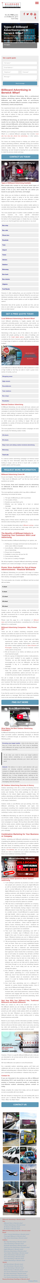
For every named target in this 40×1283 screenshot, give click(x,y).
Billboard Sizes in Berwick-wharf (13, 1223)
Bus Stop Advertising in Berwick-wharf (15, 1241)
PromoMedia (10, 849)
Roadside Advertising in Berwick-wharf (15, 1245)
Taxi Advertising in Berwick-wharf (13, 1264)
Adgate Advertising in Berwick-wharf (14, 1260)
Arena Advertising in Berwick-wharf (14, 1256)
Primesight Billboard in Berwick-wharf (15, 1236)
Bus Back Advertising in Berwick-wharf (15, 1273)
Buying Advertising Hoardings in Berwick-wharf (16, 1279)
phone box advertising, (21, 136)
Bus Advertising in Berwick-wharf (13, 1266)
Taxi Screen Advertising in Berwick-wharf (16, 1271)
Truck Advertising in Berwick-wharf (14, 1268)
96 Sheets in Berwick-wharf (12, 1228)
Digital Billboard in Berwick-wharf (13, 1249)
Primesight (8, 647)
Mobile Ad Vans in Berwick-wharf (13, 1269)
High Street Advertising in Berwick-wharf (15, 1238)
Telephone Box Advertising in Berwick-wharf (16, 1247)
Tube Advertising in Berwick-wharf (14, 1243)
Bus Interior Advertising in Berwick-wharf (16, 1275)
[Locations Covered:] (2, 2)
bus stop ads (9, 136)
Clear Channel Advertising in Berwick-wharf (16, 1234)
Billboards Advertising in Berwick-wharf (14, 1219)
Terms (35, 1281)
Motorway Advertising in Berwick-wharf (15, 1251)
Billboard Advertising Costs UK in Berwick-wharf (16, 1230)
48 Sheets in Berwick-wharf (12, 1227)
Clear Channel (32, 645)
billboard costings (28, 525)
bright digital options (17, 337)
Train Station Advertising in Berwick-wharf (16, 1253)
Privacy (30, 1281)
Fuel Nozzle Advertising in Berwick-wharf (16, 1277)
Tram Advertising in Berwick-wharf (14, 1258)
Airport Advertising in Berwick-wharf (14, 1255)
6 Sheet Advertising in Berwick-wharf (14, 1225)
